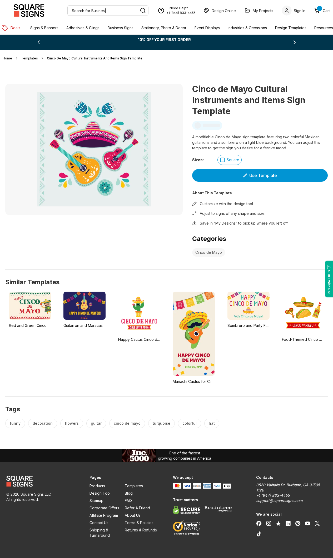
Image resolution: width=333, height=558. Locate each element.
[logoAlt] (41, 481)
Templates (134, 486)
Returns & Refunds (141, 530)
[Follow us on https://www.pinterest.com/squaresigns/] (298, 523)
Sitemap (96, 500)
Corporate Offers (104, 508)
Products (97, 486)
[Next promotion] (294, 42)
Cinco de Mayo (208, 252)
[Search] (143, 10)
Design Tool (100, 493)
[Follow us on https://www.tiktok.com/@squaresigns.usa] (259, 534)
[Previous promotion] (38, 42)
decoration (43, 423)
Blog (129, 493)
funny (15, 423)
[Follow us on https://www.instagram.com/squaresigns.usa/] (268, 523)
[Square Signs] (29, 10)
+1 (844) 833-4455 (181, 13)
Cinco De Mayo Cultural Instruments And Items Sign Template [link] (94, 58)
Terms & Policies (139, 522)
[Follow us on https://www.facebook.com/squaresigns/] (259, 523)
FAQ (128, 500)
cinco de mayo (127, 423)
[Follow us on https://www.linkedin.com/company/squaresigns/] (288, 523)
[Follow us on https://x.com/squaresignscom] (317, 523)
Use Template (263, 175)
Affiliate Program (104, 515)
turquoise (161, 423)
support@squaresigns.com (279, 500)
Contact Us (99, 522)
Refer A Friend (137, 508)
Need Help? (179, 8)
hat (212, 423)
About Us (133, 515)
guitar (96, 423)
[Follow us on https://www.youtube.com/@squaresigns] (307, 523)
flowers (72, 423)
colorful (189, 423)
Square (233, 160)
